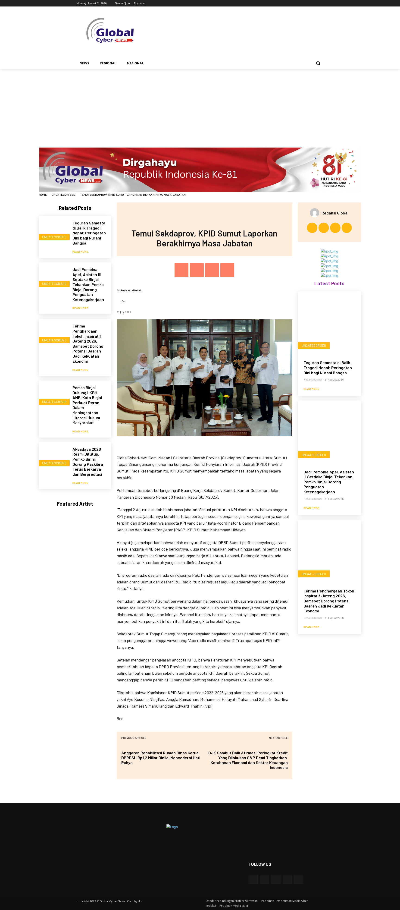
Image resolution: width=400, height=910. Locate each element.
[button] (318, 63)
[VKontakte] (298, 879)
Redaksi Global (130, 290)
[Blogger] (253, 879)
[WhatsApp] (227, 270)
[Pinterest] (212, 270)
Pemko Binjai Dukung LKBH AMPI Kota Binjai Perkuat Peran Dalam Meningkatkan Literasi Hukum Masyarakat (87, 405)
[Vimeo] (314, 3)
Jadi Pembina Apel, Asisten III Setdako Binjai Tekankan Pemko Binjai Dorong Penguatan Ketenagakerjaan (88, 284)
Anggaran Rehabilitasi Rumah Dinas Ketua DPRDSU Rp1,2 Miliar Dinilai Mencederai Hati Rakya (160, 757)
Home (43, 194)
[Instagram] (301, 3)
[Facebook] (295, 3)
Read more (80, 251)
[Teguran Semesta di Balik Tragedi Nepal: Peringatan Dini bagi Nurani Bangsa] (53, 230)
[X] (308, 3)
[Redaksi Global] (316, 212)
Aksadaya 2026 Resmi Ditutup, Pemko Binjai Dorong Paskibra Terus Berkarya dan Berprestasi (87, 462)
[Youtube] (321, 3)
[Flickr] (275, 879)
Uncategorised (63, 194)
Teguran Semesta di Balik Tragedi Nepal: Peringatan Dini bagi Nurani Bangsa (89, 232)
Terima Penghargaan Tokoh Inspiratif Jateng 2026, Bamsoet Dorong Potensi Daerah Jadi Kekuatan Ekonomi (87, 343)
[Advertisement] (200, 103)
